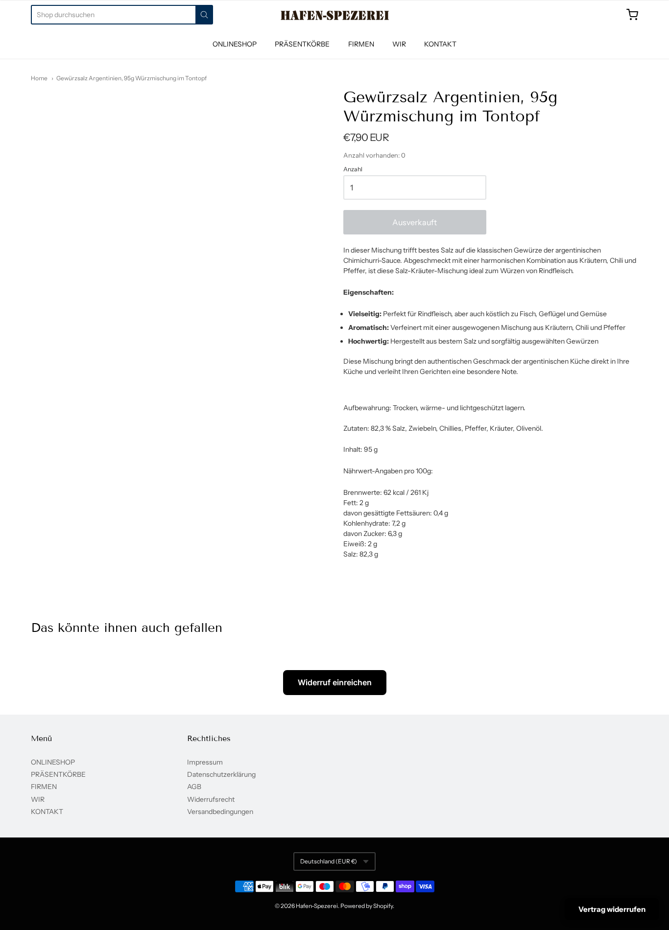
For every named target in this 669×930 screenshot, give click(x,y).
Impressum (205, 762)
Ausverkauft (414, 222)
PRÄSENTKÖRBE (302, 44)
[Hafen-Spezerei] (335, 15)
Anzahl (352, 169)
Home (39, 78)
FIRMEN (361, 44)
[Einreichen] (204, 14)
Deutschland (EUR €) (328, 861)
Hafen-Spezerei (317, 905)
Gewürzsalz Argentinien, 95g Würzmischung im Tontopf (131, 78)
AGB (194, 786)
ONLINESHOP (235, 44)
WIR (399, 44)
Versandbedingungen (220, 811)
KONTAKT (440, 44)
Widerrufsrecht (211, 799)
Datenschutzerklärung (221, 774)
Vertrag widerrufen (611, 909)
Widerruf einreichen (335, 682)
